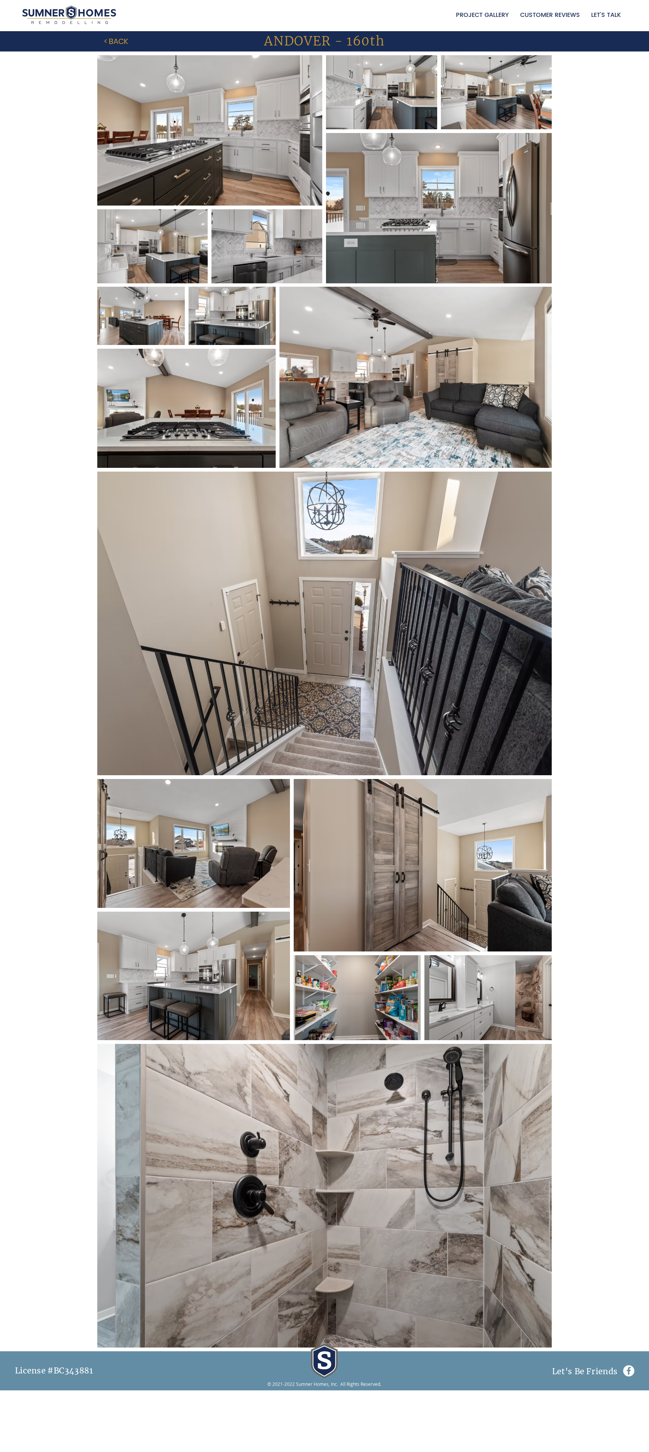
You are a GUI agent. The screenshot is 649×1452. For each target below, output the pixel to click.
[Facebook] (628, 1370)
